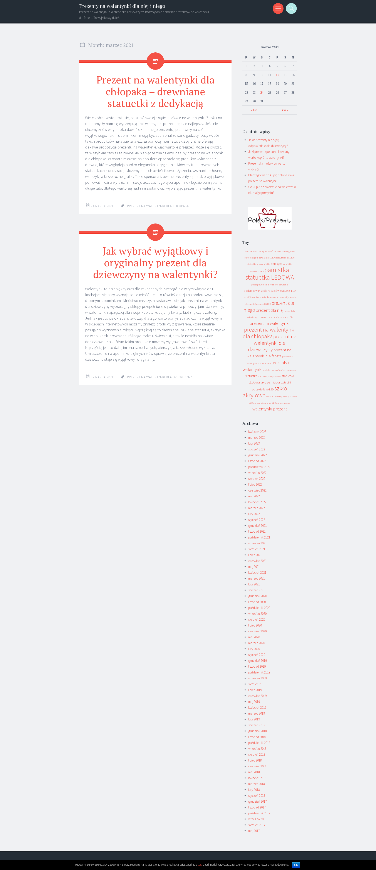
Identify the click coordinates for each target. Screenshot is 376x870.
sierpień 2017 (256, 825)
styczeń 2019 (256, 725)
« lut (254, 110)
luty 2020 (254, 649)
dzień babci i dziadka (278, 251)
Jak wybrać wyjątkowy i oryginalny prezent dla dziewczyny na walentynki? (155, 262)
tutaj (200, 865)
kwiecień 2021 (257, 572)
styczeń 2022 (256, 520)
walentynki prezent (269, 409)
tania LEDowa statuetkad (278, 403)
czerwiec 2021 (257, 561)
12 (277, 75)
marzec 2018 (256, 784)
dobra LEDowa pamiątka (255, 251)
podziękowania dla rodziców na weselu (269, 284)
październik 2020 (259, 608)
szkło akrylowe (265, 391)
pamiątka (276, 264)
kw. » (285, 110)
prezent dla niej (270, 310)
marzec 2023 (256, 437)
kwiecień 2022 (257, 502)
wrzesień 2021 (257, 543)
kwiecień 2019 (257, 707)
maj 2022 (254, 496)
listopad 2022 (257, 461)
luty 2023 (254, 443)
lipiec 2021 (255, 555)
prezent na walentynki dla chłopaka (158, 206)
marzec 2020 (256, 643)
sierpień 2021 (256, 549)
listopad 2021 (257, 531)
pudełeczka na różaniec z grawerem (280, 370)
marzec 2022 (256, 508)
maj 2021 (254, 567)
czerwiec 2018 (257, 766)
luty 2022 (254, 514)
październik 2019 (259, 672)
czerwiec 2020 (257, 631)
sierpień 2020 (256, 619)
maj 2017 (254, 831)
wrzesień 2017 (257, 819)
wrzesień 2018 (257, 749)
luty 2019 (254, 719)
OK (296, 865)
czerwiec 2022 (257, 490)
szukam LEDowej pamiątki (278, 396)
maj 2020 (254, 637)
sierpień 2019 (256, 684)
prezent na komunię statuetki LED (276, 317)
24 (261, 92)
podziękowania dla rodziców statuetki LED (270, 291)
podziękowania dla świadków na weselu (262, 297)
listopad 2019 (257, 666)
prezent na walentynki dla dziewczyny (159, 377)
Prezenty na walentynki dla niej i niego (122, 6)
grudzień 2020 (257, 596)
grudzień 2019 (257, 660)
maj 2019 (254, 702)
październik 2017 (259, 813)
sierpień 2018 (256, 754)
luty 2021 (254, 584)
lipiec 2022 (255, 484)
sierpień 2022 (256, 479)
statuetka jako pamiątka (269, 376)
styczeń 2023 (256, 449)
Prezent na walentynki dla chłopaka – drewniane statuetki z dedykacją (155, 91)
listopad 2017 (257, 807)
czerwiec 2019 (257, 696)
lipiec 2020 (255, 625)
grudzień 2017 (257, 801)
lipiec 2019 (255, 690)
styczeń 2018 (256, 795)
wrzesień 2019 (257, 678)
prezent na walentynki (270, 323)
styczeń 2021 (256, 590)
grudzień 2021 (257, 525)
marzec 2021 (256, 578)
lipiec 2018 (255, 760)
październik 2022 (259, 467)
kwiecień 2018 (257, 778)
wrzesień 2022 (257, 473)
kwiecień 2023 (257, 432)
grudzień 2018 (257, 731)
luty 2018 (254, 790)
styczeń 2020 (256, 655)
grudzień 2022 (257, 455)
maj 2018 (254, 772)
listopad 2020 (257, 602)
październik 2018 (259, 743)
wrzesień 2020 (257, 614)
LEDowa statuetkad (277, 257)
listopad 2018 (257, 737)
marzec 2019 (256, 713)
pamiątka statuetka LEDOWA (269, 273)
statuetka (251, 376)
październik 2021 (259, 537)
